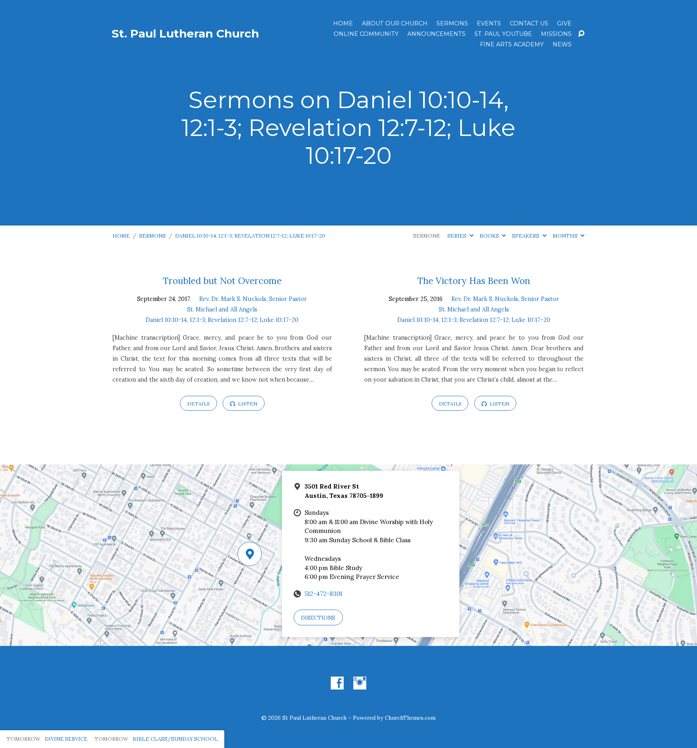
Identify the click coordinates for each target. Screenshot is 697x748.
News (562, 44)
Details (198, 404)
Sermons (452, 23)
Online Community (366, 34)
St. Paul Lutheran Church (185, 33)
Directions (318, 617)
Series (457, 235)
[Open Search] (581, 34)
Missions (556, 34)
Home (343, 23)
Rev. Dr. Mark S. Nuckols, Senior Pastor (253, 299)
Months (566, 235)
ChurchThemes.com (410, 717)
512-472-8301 (323, 594)
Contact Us (529, 23)
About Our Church (395, 23)
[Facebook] (337, 683)
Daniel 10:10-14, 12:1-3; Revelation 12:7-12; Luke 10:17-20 (250, 235)
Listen (247, 404)
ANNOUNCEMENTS (436, 34)
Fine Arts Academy (512, 44)
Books (490, 235)
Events (489, 23)
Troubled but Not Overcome (222, 280)
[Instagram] (359, 683)
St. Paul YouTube (503, 34)
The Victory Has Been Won (473, 280)
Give (564, 23)
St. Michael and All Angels (222, 309)
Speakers (526, 235)
